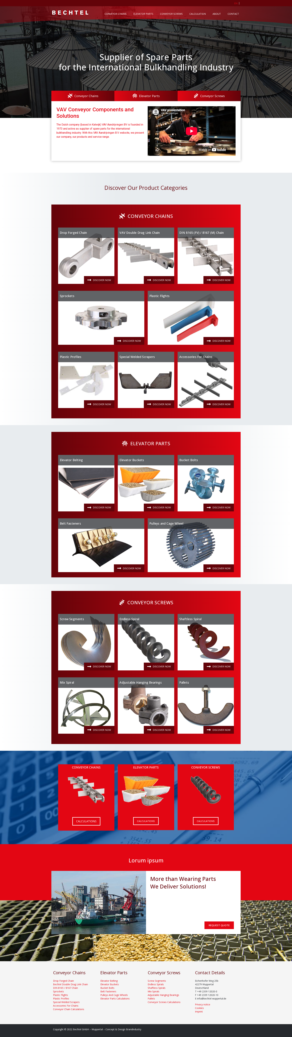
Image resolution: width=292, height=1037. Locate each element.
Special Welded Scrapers (137, 357)
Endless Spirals (156, 984)
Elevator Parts (143, 13)
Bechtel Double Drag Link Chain (70, 984)
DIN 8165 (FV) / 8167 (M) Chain (201, 233)
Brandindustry (133, 1029)
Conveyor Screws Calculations (164, 1002)
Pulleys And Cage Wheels (114, 995)
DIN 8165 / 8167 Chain (65, 987)
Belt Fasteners (70, 523)
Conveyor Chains (116, 13)
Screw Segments (72, 619)
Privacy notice (202, 1004)
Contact (233, 13)
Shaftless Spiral (190, 619)
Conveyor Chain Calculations (68, 1009)
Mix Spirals (153, 991)
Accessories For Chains (195, 357)
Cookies (199, 1008)
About (217, 13)
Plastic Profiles (70, 357)
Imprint (199, 1011)
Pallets (184, 682)
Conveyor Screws (171, 13)
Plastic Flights (159, 296)
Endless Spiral (129, 619)
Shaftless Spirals (156, 987)
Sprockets (67, 296)
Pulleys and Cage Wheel (166, 523)
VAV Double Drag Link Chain (139, 233)
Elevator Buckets (131, 460)
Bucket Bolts (188, 460)
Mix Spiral (67, 682)
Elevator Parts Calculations (115, 998)
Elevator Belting (71, 460)
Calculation (197, 13)
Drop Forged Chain (73, 233)
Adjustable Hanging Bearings (140, 682)
